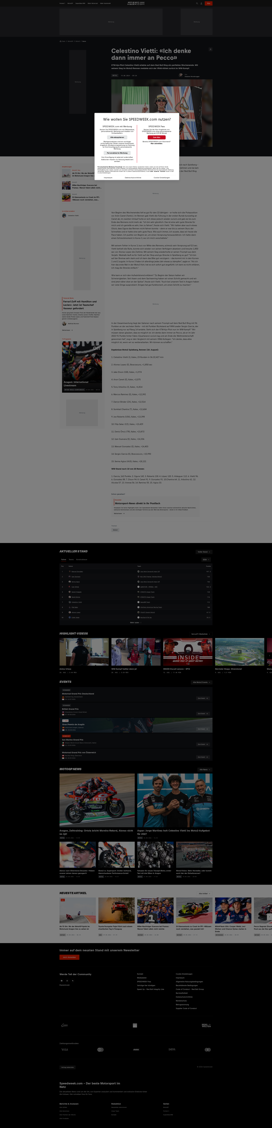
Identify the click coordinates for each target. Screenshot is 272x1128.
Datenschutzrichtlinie (133, 178)
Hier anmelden (156, 143)
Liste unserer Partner (157, 171)
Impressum (108, 178)
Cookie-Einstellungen (162, 178)
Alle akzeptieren (117, 137)
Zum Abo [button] (156, 137)
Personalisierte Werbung (117, 153)
